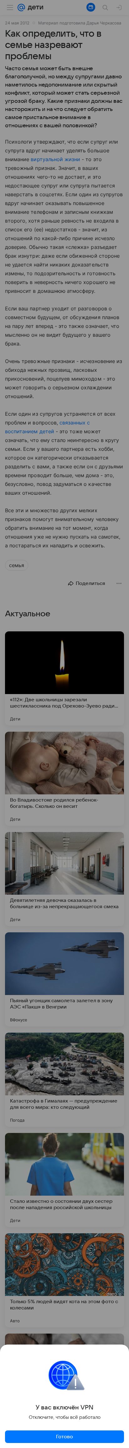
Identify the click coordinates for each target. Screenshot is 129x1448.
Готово (64, 1437)
